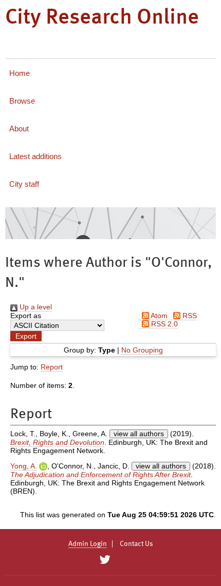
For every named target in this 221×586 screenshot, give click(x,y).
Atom (158, 315)
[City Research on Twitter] (105, 560)
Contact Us (136, 544)
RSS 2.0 (163, 324)
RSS (188, 315)
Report (52, 367)
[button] (26, 336)
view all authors (139, 433)
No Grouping (142, 350)
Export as (25, 315)
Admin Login (87, 544)
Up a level (34, 307)
